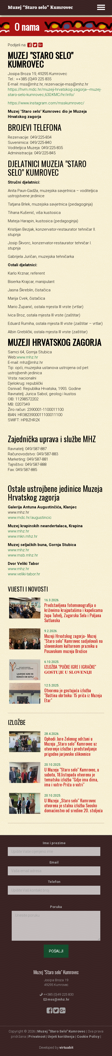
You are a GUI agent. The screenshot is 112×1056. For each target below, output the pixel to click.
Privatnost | (38, 1036)
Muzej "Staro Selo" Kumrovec (61, 1031)
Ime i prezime (54, 843)
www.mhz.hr (27, 357)
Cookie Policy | (89, 1036)
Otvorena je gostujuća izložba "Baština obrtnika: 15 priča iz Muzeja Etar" (73, 695)
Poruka (56, 907)
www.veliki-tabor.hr (24, 574)
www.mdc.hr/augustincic (30, 517)
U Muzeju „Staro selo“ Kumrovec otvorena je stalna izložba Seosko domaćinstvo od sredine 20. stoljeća (73, 805)
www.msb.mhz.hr (23, 555)
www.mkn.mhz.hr (23, 536)
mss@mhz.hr (58, 999)
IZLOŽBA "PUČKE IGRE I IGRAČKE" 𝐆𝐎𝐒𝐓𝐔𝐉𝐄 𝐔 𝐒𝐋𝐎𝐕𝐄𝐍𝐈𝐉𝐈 (70, 669)
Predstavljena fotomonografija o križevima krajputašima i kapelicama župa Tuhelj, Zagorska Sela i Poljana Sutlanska (73, 612)
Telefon (54, 882)
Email (54, 862)
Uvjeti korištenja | (62, 1036)
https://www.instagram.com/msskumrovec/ (46, 103)
